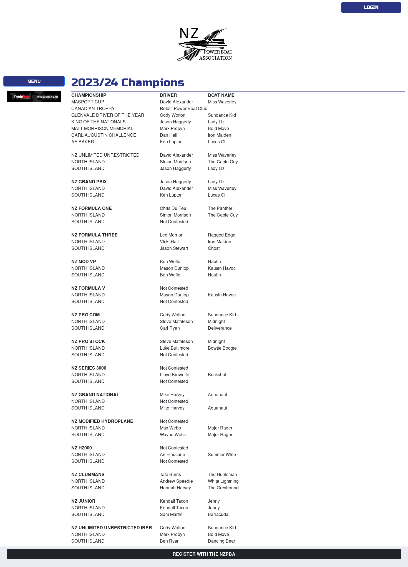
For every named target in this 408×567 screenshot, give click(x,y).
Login (371, 7)
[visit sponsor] (34, 96)
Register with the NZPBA (204, 554)
